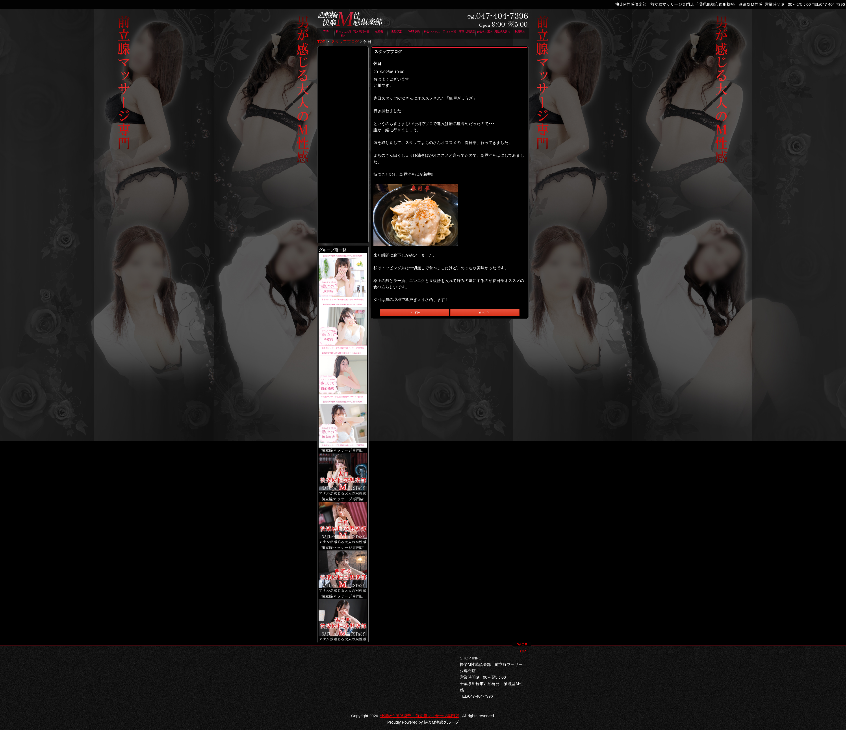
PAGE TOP (521, 644)
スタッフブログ (345, 41)
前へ (418, 312)
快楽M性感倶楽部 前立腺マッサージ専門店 (419, 716)
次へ (482, 312)
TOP (321, 41)
